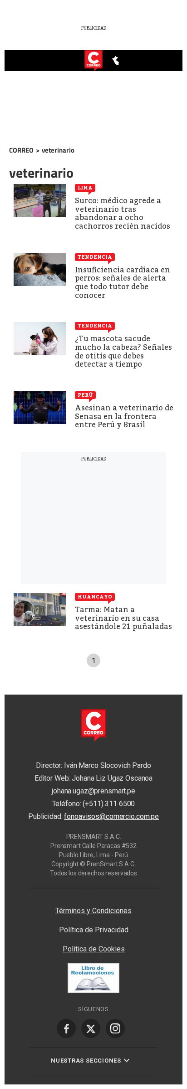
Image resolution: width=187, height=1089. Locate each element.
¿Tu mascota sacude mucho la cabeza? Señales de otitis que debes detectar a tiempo (123, 351)
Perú (85, 395)
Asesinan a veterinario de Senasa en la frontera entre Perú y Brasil (124, 416)
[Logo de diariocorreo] (93, 61)
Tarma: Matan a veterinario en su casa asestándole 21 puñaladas (123, 618)
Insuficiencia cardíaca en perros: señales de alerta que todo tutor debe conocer (122, 283)
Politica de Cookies (94, 949)
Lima (85, 187)
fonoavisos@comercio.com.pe (111, 816)
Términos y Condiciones (93, 910)
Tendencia (95, 257)
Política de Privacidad (93, 929)
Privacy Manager (93, 893)
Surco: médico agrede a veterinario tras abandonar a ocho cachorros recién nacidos (122, 213)
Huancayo (95, 596)
